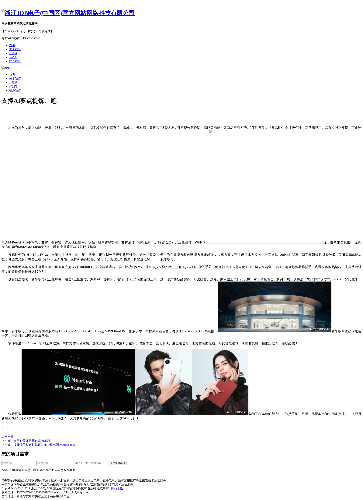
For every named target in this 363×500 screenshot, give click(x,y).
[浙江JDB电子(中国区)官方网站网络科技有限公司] (181, 13)
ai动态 (13, 57)
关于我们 (15, 49)
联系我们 (15, 61)
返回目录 (8, 436)
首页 (12, 45)
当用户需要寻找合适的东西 (32, 440)
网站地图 (117, 488)
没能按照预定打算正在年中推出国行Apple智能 (44, 444)
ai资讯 (13, 53)
